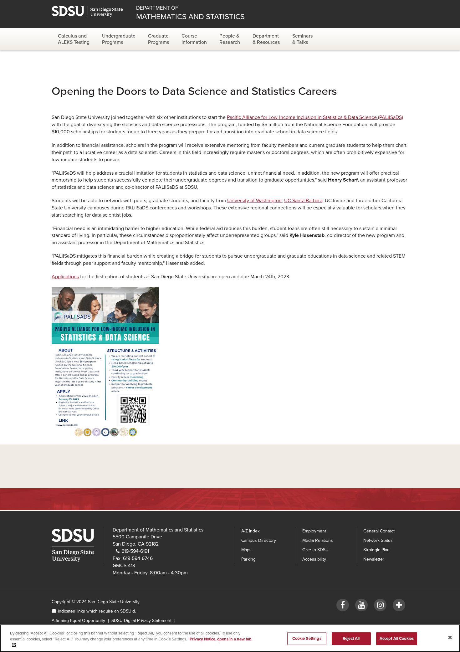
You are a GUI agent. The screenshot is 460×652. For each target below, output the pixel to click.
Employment (314, 531)
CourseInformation (194, 39)
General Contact (379, 531)
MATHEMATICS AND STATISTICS (190, 13)
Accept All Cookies (397, 638)
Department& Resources (266, 39)
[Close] (450, 637)
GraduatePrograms (158, 39)
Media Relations (317, 540)
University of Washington (254, 201)
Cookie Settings (306, 638)
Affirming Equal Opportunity (78, 620)
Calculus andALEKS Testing (73, 39)
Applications (65, 277)
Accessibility (314, 559)
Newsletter (373, 559)
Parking (248, 559)
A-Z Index (250, 531)
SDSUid (127, 611)
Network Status (378, 540)
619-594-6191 (135, 551)
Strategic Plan (376, 549)
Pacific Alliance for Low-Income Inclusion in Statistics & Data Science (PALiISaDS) (315, 117)
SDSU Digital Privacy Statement (141, 620)
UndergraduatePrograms (118, 39)
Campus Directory (258, 540)
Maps (246, 549)
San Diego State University (93, 11)
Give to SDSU (315, 549)
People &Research (229, 39)
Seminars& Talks (302, 39)
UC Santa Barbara (303, 201)
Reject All (351, 638)
